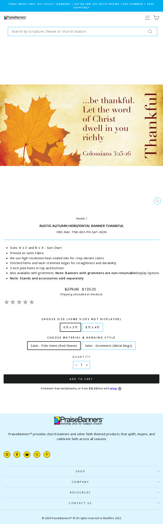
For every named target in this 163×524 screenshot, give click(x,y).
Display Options (147, 273)
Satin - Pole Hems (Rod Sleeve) (54, 345)
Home (80, 218)
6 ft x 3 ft (70, 326)
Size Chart (54, 247)
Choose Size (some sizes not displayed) (81, 319)
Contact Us (80, 503)
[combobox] (82, 31)
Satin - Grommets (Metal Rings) (108, 345)
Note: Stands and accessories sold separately (47, 278)
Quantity (81, 356)
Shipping (66, 294)
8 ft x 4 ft (93, 326)
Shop (80, 471)
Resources (80, 492)
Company (80, 482)
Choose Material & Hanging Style (81, 337)
